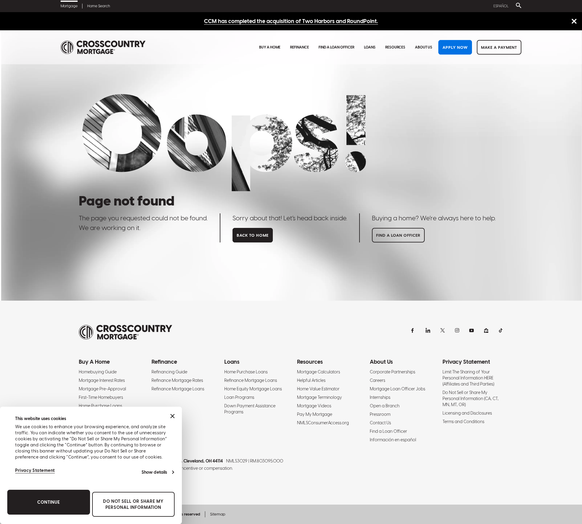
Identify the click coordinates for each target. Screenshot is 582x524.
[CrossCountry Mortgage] (103, 47)
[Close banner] (172, 416)
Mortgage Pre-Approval (102, 388)
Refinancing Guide (169, 371)
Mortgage (69, 6)
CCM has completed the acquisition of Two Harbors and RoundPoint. (291, 21)
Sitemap (217, 514)
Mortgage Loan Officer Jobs (397, 388)
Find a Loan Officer (336, 47)
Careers (377, 380)
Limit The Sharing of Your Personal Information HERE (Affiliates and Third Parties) (468, 377)
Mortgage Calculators (318, 371)
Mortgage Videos (314, 405)
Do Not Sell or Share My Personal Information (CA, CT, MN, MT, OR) (471, 398)
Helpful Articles (311, 380)
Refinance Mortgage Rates (177, 380)
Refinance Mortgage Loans (178, 388)
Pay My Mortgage (314, 414)
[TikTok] (500, 330)
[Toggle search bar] (517, 6)
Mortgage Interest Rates (102, 380)
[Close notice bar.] (574, 21)
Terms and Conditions (463, 421)
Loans (370, 47)
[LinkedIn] (428, 330)
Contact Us (380, 422)
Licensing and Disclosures (467, 413)
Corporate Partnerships (392, 371)
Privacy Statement (35, 470)
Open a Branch (385, 405)
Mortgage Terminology (319, 397)
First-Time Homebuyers (101, 397)
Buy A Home (269, 47)
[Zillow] (486, 330)
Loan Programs (239, 397)
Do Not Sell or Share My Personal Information (133, 504)
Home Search (98, 6)
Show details (154, 472)
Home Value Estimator (318, 388)
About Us (423, 47)
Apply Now (455, 47)
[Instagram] (457, 330)
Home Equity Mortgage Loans (253, 388)
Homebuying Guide (98, 371)
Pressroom (380, 414)
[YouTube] (471, 330)
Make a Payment (499, 47)
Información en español (393, 439)
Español (501, 6)
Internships (380, 397)
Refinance (299, 47)
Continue (48, 502)
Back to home (253, 235)
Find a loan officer (398, 235)
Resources (395, 47)
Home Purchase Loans (100, 405)
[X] (442, 330)
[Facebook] (413, 330)
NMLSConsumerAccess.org (323, 422)
